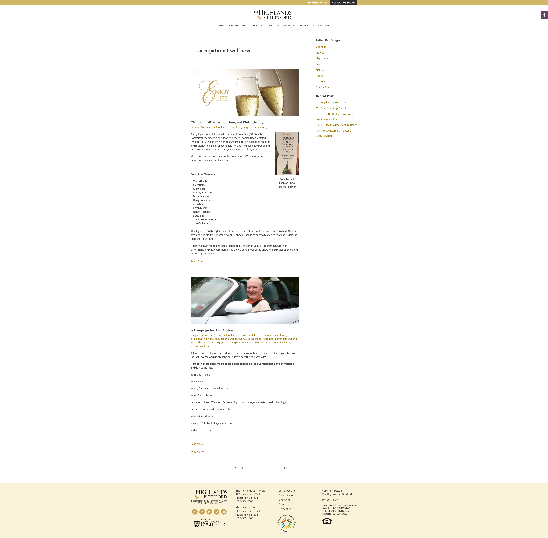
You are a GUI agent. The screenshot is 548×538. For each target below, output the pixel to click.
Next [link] (288, 468)
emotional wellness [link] (226, 335)
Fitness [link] (320, 52)
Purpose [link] (195, 127)
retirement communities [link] (276, 338)
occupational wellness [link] (215, 127)
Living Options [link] (287, 490)
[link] (544, 15)
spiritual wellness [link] (200, 346)
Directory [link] (284, 504)
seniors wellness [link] (262, 342)
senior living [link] (260, 127)
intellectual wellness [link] (202, 338)
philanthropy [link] (235, 127)
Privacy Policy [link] (330, 499)
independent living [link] (277, 335)
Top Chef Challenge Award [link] (331, 108)
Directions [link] (284, 499)
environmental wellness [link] (252, 335)
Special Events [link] (324, 87)
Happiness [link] (197, 335)
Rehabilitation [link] (286, 495)
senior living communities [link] (236, 342)
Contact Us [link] (285, 508)
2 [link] (235, 468)
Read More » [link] (197, 261)
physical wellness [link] (251, 338)
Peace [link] (319, 75)
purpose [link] (248, 127)
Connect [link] (321, 46)
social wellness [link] (281, 342)
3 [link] (242, 468)
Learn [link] (319, 64)
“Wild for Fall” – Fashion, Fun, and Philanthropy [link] (227, 122)
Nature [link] (320, 69)
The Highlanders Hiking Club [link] (332, 102)
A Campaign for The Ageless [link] (212, 330)
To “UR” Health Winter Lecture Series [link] (336, 124)
